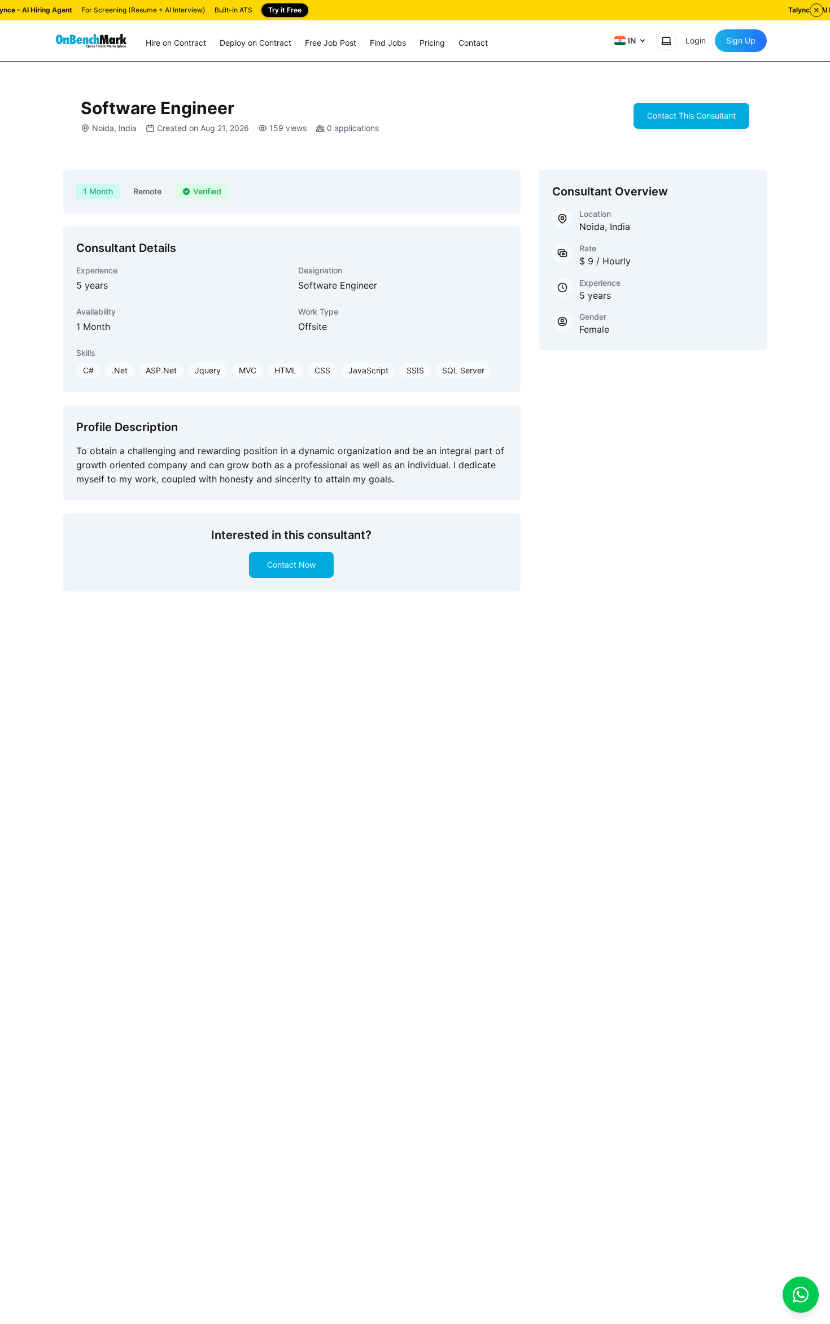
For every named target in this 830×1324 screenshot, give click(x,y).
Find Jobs (388, 42)
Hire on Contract (176, 42)
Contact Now (291, 564)
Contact (473, 42)
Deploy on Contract (255, 42)
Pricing (432, 42)
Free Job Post (330, 42)
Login (695, 40)
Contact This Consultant (691, 115)
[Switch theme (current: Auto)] (666, 41)
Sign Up (740, 40)
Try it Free (285, 10)
